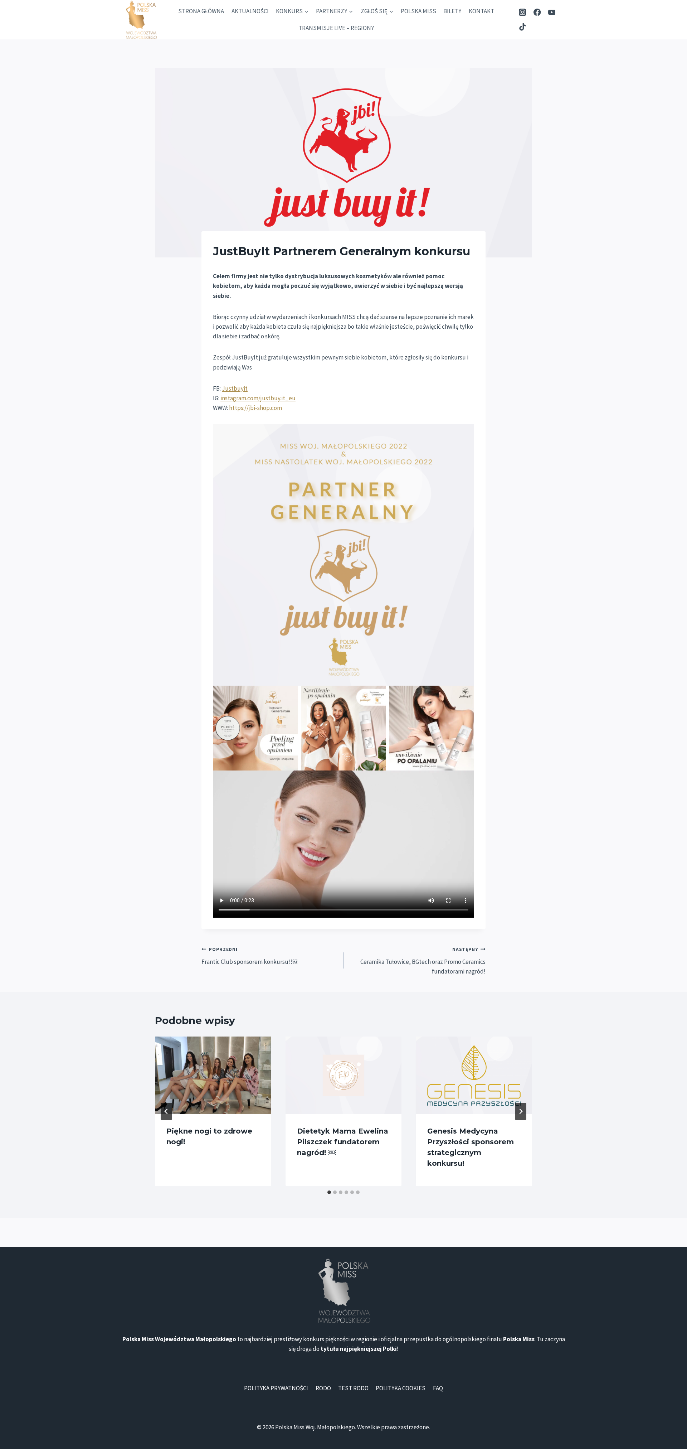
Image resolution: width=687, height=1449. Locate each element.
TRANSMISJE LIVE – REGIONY (336, 28)
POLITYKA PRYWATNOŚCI (276, 1388)
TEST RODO (353, 1388)
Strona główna (201, 11)
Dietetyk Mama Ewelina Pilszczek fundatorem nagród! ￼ (342, 1142)
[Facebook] (537, 12)
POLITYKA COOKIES (400, 1388)
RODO (323, 1388)
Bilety (452, 11)
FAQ (438, 1388)
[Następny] (520, 1111)
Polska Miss (418, 11)
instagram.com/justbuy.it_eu (258, 398)
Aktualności (250, 11)
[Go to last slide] (166, 1111)
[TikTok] (522, 27)
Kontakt (481, 11)
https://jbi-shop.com (255, 408)
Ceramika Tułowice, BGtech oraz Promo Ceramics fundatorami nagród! (423, 960)
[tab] (329, 1192)
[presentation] (213, 1075)
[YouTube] (551, 12)
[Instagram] (522, 12)
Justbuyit (235, 388)
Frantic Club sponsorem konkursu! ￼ (249, 956)
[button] (343, 555)
